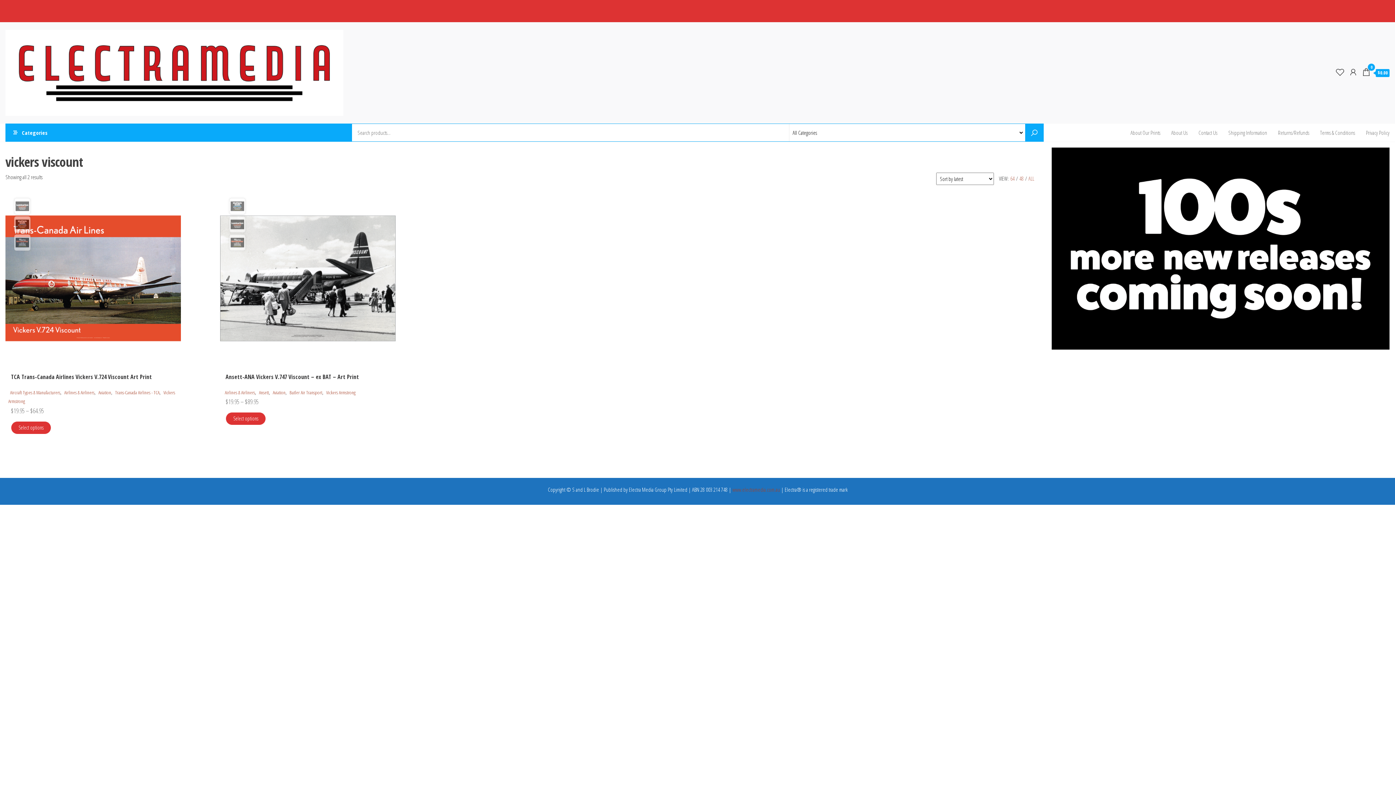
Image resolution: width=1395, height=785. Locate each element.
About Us (1179, 132)
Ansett (264, 392)
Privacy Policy (1378, 132)
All (1031, 178)
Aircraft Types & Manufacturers (35, 392)
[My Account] (1353, 71)
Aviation (104, 392)
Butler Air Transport (306, 392)
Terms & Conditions (1337, 132)
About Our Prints (1145, 132)
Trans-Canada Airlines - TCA (137, 392)
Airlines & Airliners (79, 392)
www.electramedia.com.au (756, 489)
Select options (31, 427)
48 (1021, 178)
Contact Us (1207, 132)
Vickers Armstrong (341, 392)
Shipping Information (1247, 132)
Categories (35, 132)
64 (1012, 178)
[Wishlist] (1340, 71)
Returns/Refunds (1293, 132)
